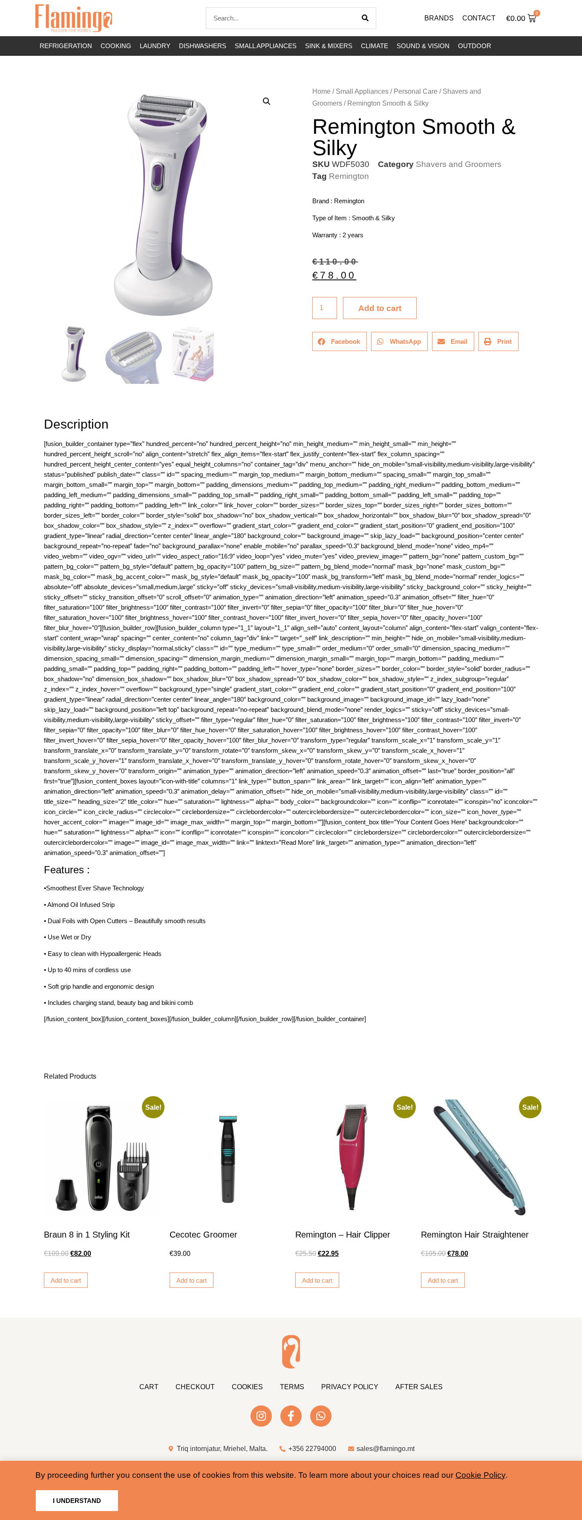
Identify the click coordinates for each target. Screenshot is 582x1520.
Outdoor (474, 45)
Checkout (195, 1386)
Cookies (247, 1386)
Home (321, 91)
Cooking (116, 45)
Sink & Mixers (328, 45)
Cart (148, 1386)
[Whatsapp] (320, 1416)
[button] (266, 101)
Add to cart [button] (66, 1280)
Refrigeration (66, 45)
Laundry (155, 45)
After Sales (419, 1386)
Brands (439, 18)
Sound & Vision (423, 45)
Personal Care (416, 91)
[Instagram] (261, 1416)
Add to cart (379, 308)
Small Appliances (266, 45)
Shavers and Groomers (458, 164)
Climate (374, 45)
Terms (292, 1386)
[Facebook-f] (291, 1416)
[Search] (365, 18)
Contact (479, 18)
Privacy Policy (349, 1386)
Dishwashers (202, 45)
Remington (349, 176)
